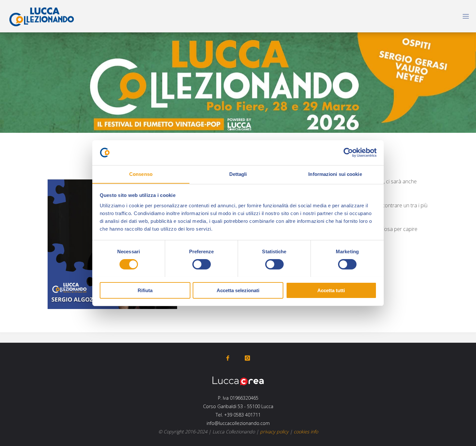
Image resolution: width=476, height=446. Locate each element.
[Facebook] (228, 358)
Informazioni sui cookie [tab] (335, 174)
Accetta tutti (331, 290)
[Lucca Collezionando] (41, 16)
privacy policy (274, 432)
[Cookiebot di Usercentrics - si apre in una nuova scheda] (348, 152)
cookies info (306, 432)
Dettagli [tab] (238, 174)
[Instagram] (247, 358)
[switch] (201, 264)
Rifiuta (145, 290)
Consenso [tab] (141, 174)
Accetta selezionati (238, 290)
